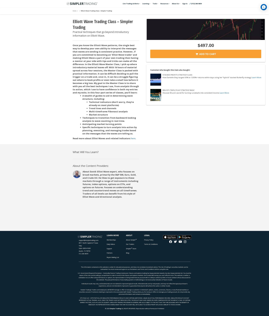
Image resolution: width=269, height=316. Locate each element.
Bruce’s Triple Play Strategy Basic (179, 90)
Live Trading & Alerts (131, 4)
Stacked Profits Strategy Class (177, 75)
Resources (164, 4)
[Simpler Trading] (82, 4)
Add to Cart (207, 54)
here (133, 138)
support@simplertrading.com (88, 240)
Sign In (184, 4)
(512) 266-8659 (196, 4)
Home (74, 11)
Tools (155, 4)
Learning (145, 4)
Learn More (256, 77)
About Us (175, 4)
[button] (264, 7)
